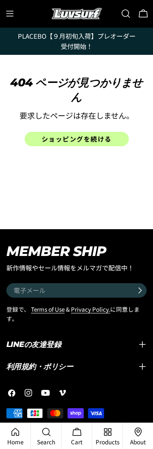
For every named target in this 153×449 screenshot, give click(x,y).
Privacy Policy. (90, 309)
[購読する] (140, 290)
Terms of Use (48, 309)
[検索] (125, 13)
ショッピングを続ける (77, 138)
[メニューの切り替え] (9, 13)
